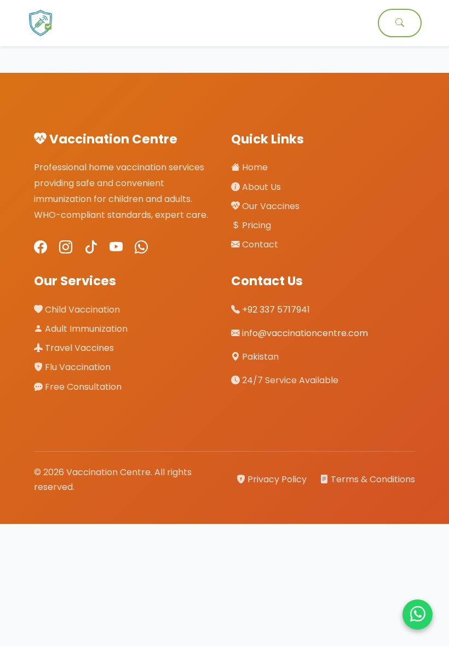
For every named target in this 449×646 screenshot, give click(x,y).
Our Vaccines (270, 206)
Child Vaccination (81, 309)
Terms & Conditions (372, 479)
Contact (259, 244)
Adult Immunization (85, 328)
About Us (260, 187)
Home (254, 167)
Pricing (255, 225)
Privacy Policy (277, 479)
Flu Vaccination (77, 367)
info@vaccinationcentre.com (305, 333)
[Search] (400, 23)
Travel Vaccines (78, 348)
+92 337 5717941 (276, 309)
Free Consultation (82, 386)
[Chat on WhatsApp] (417, 614)
